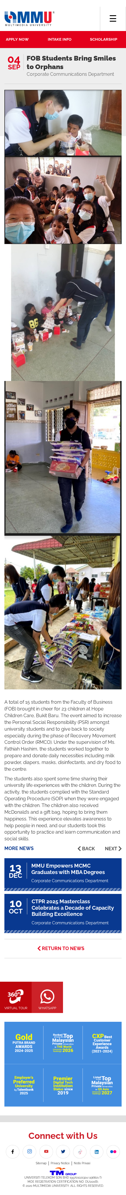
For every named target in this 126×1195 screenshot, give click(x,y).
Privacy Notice (60, 1163)
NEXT (111, 848)
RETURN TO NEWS (63, 948)
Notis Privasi (82, 1163)
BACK (88, 848)
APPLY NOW (17, 39)
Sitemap (41, 1163)
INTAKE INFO (59, 39)
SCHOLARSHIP (103, 39)
